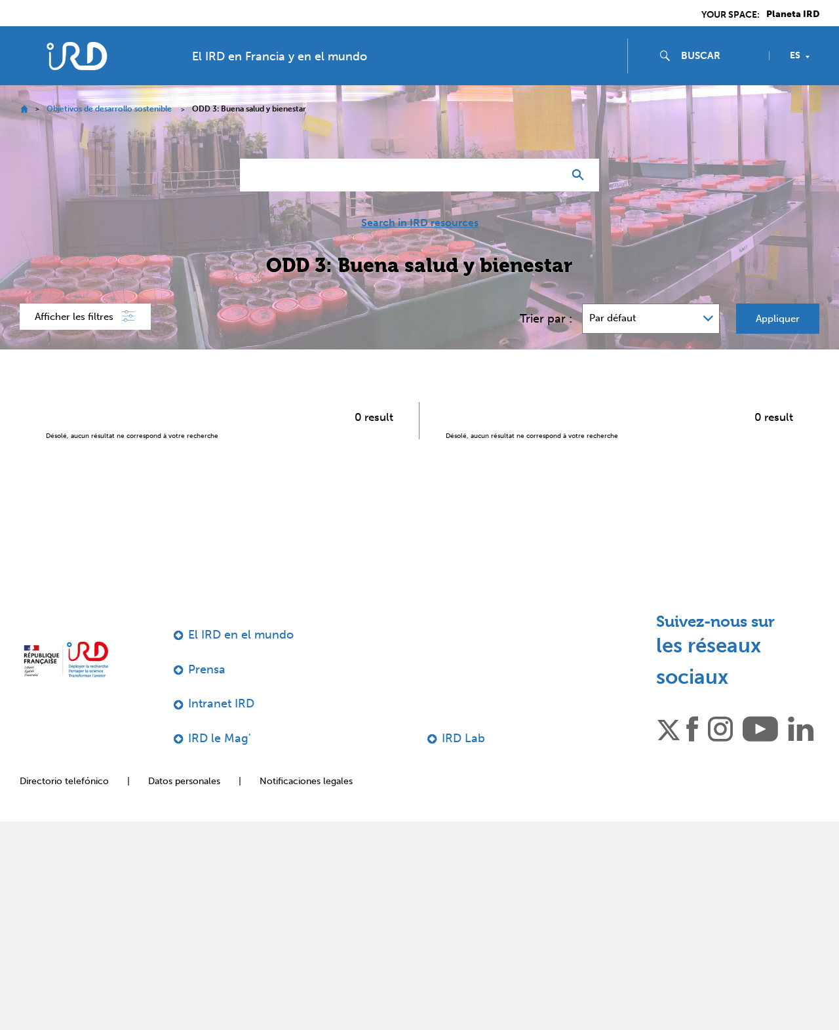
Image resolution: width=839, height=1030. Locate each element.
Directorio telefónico (64, 781)
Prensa (206, 669)
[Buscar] (581, 175)
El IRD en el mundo (241, 635)
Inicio (24, 109)
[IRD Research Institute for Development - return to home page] (66, 659)
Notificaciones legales (306, 781)
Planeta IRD (792, 14)
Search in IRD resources (419, 223)
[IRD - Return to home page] (77, 56)
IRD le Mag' (219, 738)
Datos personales (184, 781)
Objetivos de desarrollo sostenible (109, 108)
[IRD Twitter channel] (668, 728)
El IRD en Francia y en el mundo (279, 56)
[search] (719, 56)
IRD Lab (463, 738)
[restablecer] (548, 175)
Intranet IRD (221, 703)
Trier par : (546, 319)
